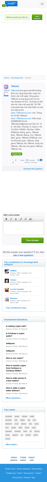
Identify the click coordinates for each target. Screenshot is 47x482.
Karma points (28, 473)
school (8, 439)
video (20, 427)
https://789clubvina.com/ (21, 112)
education (9, 431)
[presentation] (6, 219)
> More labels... (11, 444)
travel (16, 424)
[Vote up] (13, 160)
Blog (33, 477)
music (36, 424)
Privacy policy (17, 477)
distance (15, 435)
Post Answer (32, 240)
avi (22, 435)
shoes (27, 427)
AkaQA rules (11, 473)
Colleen (13, 280)
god (29, 420)
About (20, 473)
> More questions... (13, 398)
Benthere (13, 298)
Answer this (16, 154)
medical (28, 435)
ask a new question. (23, 255)
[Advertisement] (23, 51)
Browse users (10, 469)
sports (36, 435)
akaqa (8, 435)
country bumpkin (17, 289)
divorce (37, 431)
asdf (15, 420)
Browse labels (37, 469)
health (32, 416)
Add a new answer (11, 215)
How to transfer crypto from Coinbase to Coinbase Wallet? (16, 368)
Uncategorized (17, 77)
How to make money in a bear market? (16, 379)
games (17, 416)
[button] (6, 219)
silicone (23, 424)
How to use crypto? (15, 358)
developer (9, 416)
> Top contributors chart (15, 307)
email (25, 431)
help (30, 424)
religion (22, 420)
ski (31, 431)
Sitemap (27, 477)
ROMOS (13, 270)
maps (34, 427)
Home (6, 77)
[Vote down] (18, 160)
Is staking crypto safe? (16, 326)
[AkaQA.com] (10, 4)
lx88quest (10, 343)
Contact (38, 473)
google (13, 427)
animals (24, 416)
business (17, 431)
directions (9, 424)
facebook (8, 420)
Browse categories (23, 469)
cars (7, 427)
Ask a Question (37, 17)
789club (14, 90)
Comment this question (33, 168)
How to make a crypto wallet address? (15, 389)
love (34, 420)
